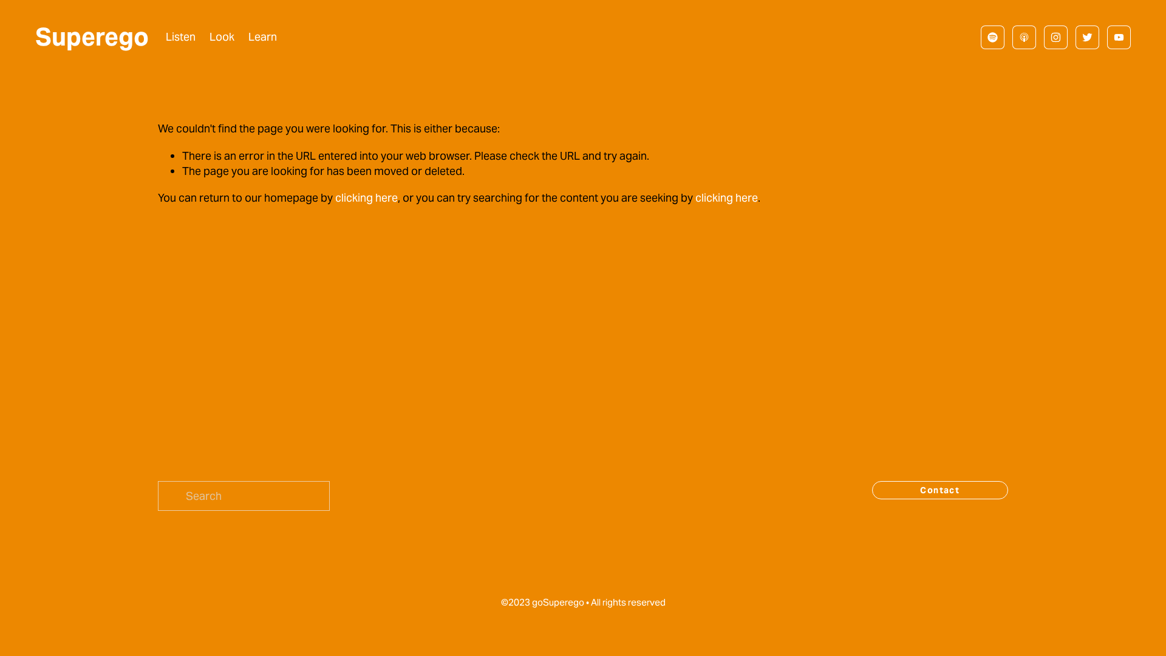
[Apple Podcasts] (1024, 37)
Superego (92, 36)
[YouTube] (1119, 37)
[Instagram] (1056, 37)
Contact (940, 490)
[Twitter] (1087, 37)
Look (222, 37)
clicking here (366, 198)
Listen (181, 37)
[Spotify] (992, 37)
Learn (262, 37)
